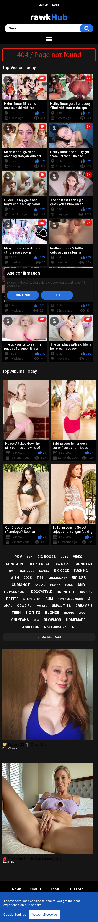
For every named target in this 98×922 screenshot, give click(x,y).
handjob (27, 571)
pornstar (82, 564)
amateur (30, 627)
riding (69, 612)
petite (12, 599)
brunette (66, 592)
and (81, 585)
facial (40, 584)
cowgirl (24, 606)
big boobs (46, 557)
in (73, 627)
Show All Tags (49, 637)
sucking (86, 592)
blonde (52, 612)
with (15, 577)
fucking (81, 571)
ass (82, 612)
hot (12, 570)
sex (29, 556)
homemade (75, 620)
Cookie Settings (14, 914)
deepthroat (39, 564)
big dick (61, 564)
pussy (55, 585)
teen (16, 612)
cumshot (21, 585)
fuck (69, 584)
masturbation (55, 627)
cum (49, 599)
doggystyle (41, 592)
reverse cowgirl (70, 598)
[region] (49, 907)
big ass (79, 578)
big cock (61, 571)
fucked (41, 605)
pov (18, 557)
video (77, 557)
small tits (61, 606)
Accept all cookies (44, 914)
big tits (32, 612)
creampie (84, 606)
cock (28, 577)
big (36, 619)
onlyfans (20, 620)
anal (8, 606)
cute (64, 556)
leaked (44, 570)
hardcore (14, 564)
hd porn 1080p (15, 592)
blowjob (52, 620)
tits (40, 577)
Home (16, 889)
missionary (57, 577)
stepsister (32, 598)
